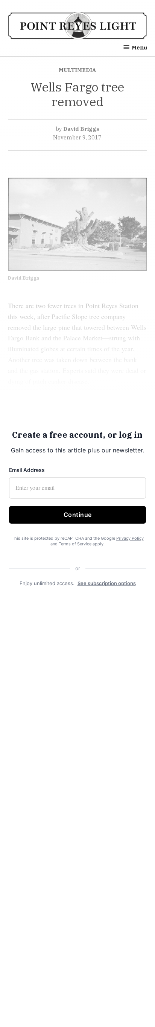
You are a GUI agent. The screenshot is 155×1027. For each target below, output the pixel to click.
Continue (78, 514)
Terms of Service (75, 544)
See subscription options (107, 583)
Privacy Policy (130, 538)
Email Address (27, 470)
